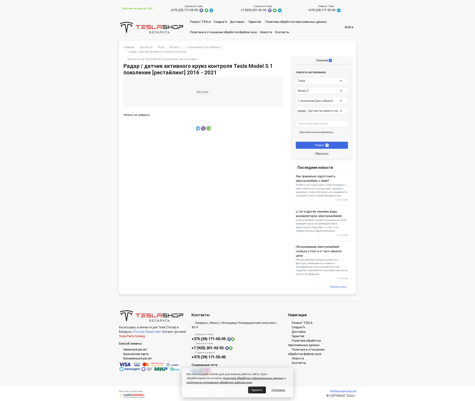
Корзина (323, 60)
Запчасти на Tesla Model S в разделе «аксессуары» (162, 59)
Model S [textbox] (320, 91)
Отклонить (278, 390)
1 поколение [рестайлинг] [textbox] (320, 101)
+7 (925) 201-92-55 (253, 10)
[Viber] (203, 128)
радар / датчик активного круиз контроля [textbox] (321, 111)
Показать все (338, 286)
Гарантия (254, 22)
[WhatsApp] (208, 128)
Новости (266, 32)
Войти (349, 27)
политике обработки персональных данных (253, 378)
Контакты (282, 32)
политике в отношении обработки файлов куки (219, 382)
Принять (257, 390)
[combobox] (322, 80)
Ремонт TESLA (200, 22)
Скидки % (220, 22)
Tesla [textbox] (320, 81)
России (138, 331)
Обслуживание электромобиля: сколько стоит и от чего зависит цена (319, 251)
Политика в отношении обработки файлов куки (223, 32)
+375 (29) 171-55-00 (321, 10)
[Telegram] (198, 128)
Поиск (321, 145)
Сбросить (322, 153)
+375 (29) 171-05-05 (184, 10)
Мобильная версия (343, 391)
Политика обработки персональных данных (296, 22)
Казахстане (153, 331)
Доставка (237, 22)
